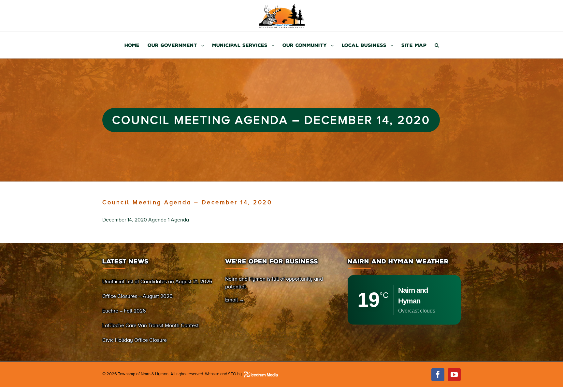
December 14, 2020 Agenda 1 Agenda (145, 220)
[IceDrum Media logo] (261, 373)
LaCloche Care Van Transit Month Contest (150, 325)
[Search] (437, 45)
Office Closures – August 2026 (137, 296)
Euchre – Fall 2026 (124, 311)
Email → (234, 300)
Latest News (125, 261)
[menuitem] (136, 45)
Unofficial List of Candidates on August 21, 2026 (157, 282)
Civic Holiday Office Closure (134, 340)
